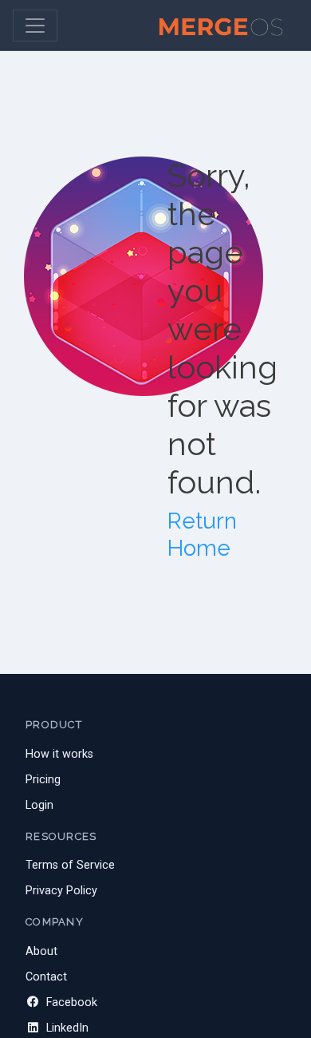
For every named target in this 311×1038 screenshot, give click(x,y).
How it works (59, 754)
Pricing (43, 779)
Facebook (70, 1002)
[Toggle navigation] (35, 26)
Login (39, 805)
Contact (46, 977)
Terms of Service (70, 865)
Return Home (202, 534)
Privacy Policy (61, 890)
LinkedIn (66, 1028)
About (41, 951)
